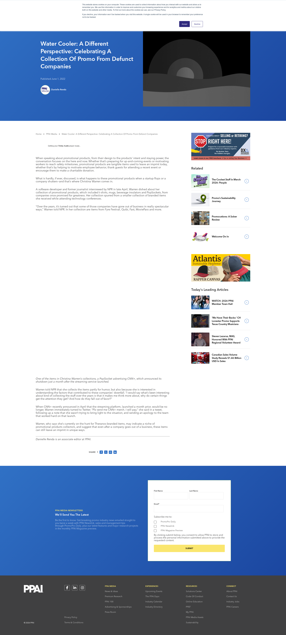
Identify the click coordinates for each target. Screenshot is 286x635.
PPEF (188, 606)
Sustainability (192, 622)
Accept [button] (184, 24)
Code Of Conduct (194, 596)
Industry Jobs (232, 601)
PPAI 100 (109, 601)
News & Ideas (111, 591)
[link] (200, 181)
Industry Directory (154, 606)
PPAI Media (51, 134)
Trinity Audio (63, 146)
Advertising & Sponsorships (118, 606)
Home (39, 134)
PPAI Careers (232, 606)
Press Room (110, 612)
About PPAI (231, 591)
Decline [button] (197, 24)
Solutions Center (194, 591)
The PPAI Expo (152, 596)
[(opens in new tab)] (220, 159)
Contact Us (231, 596)
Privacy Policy (70, 617)
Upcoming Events (153, 591)
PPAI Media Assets (194, 617)
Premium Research (113, 596)
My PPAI (190, 612)
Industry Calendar (153, 601)
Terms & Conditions (73, 622)
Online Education (194, 601)
